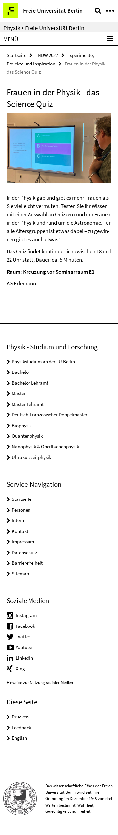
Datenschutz (24, 552)
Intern (18, 520)
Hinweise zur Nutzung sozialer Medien (40, 682)
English (19, 738)
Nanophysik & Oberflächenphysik (45, 447)
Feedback (21, 727)
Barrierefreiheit (27, 563)
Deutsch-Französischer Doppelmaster (49, 414)
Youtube (24, 647)
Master (19, 393)
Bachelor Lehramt (30, 383)
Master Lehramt (28, 404)
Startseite (16, 55)
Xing (20, 668)
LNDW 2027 (46, 55)
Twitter (23, 636)
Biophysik (22, 425)
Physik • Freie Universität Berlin (43, 28)
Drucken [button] (20, 717)
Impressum (23, 541)
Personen (21, 510)
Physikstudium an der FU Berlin (43, 361)
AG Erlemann (21, 283)
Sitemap (20, 574)
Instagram (26, 615)
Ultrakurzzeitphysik (31, 457)
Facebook (25, 626)
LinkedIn (24, 658)
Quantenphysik (27, 436)
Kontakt (20, 531)
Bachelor (21, 372)
